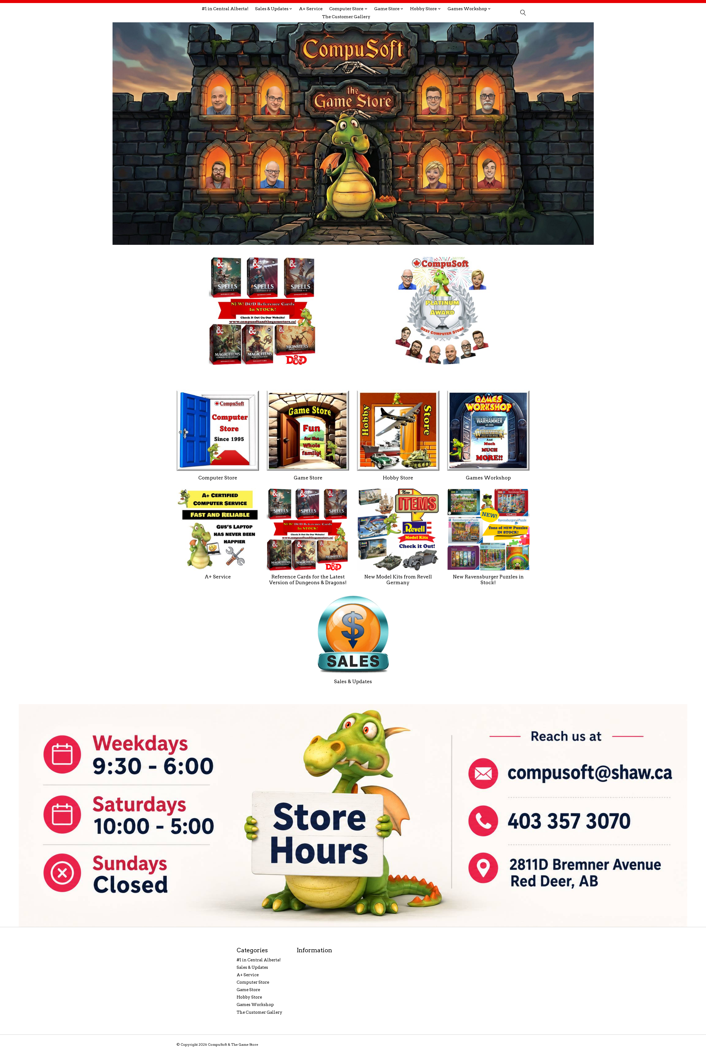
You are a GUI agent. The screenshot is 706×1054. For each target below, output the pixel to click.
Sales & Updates (353, 681)
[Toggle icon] (523, 13)
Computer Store (217, 478)
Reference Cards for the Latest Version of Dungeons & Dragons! (308, 579)
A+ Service (311, 8)
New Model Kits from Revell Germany (398, 579)
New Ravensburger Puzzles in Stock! (488, 579)
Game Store (308, 478)
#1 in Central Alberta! (225, 8)
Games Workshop (488, 478)
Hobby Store (398, 478)
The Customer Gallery (346, 16)
